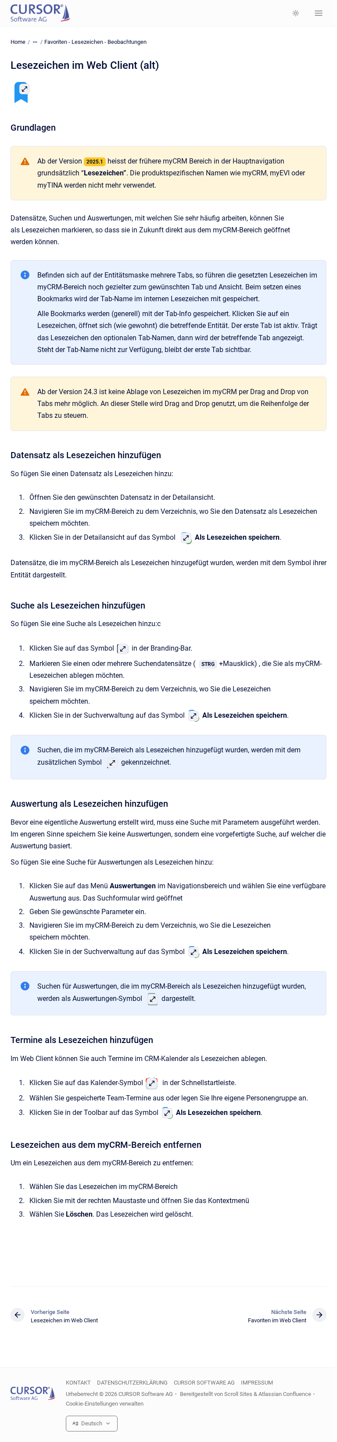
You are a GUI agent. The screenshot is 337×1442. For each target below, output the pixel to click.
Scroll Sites (238, 1394)
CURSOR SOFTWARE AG (204, 1382)
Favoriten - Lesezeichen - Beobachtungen (95, 42)
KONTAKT (78, 1382)
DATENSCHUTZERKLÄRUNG (132, 1382)
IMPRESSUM (257, 1382)
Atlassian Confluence (284, 1394)
